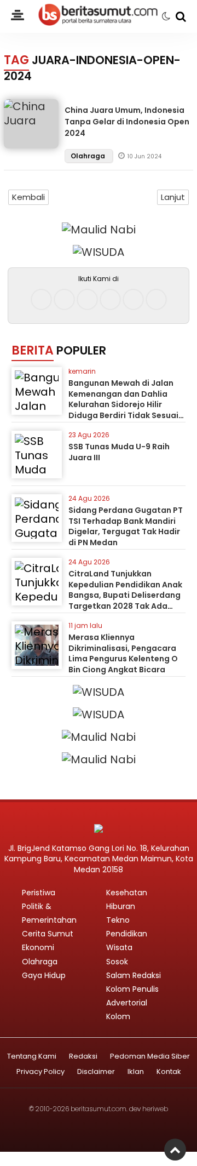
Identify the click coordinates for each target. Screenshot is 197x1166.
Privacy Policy (40, 1072)
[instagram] (64, 299)
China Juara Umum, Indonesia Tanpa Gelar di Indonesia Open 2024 (127, 122)
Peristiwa (38, 892)
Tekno (118, 919)
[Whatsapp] (133, 299)
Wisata (119, 947)
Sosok (117, 961)
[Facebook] (41, 299)
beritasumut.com (98, 1108)
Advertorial (126, 1002)
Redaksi (83, 1056)
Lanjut (173, 197)
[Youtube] (110, 299)
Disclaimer (96, 1072)
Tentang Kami (31, 1056)
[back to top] (175, 1150)
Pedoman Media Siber (150, 1056)
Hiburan (120, 906)
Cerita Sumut (47, 933)
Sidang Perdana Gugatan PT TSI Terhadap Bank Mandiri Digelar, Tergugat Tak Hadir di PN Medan (125, 526)
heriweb (155, 1108)
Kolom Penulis (132, 989)
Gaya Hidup (44, 975)
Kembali (28, 197)
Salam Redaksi (133, 975)
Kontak (169, 1072)
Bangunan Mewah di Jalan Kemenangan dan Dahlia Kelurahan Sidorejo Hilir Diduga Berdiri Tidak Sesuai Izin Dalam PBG (123, 404)
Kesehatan (126, 892)
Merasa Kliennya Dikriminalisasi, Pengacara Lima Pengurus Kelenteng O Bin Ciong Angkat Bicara (123, 653)
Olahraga (89, 156)
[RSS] (156, 299)
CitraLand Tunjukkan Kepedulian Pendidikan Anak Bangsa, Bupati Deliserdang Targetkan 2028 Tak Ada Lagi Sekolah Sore (125, 595)
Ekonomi (38, 947)
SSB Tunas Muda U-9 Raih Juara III (119, 452)
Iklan (136, 1072)
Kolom (118, 1016)
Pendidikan (126, 933)
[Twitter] (87, 299)
